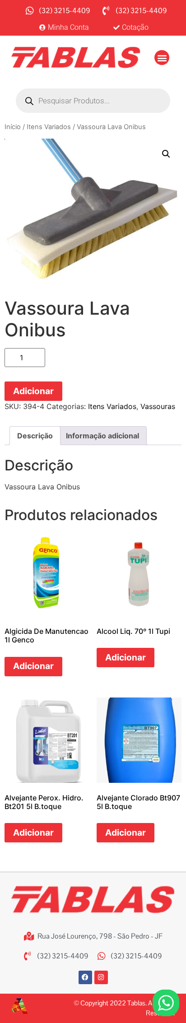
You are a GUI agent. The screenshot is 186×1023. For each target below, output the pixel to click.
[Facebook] (85, 977)
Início (13, 127)
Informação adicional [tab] (102, 435)
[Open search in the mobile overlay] (93, 100)
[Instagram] (101, 977)
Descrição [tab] (35, 435)
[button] (161, 57)
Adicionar (33, 391)
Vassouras (157, 406)
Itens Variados (49, 127)
